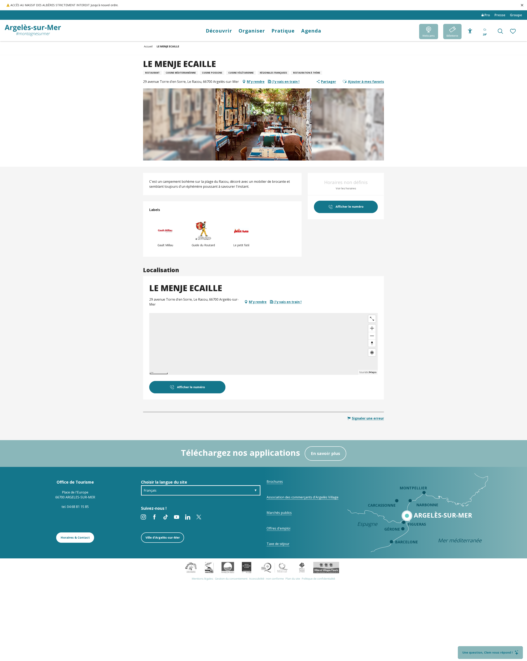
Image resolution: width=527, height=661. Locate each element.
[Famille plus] (191, 567)
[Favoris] (513, 31)
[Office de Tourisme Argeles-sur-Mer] (33, 30)
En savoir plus (325, 453)
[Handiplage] (209, 567)
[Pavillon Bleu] (227, 567)
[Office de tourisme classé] (246, 567)
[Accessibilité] (470, 31)
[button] (500, 31)
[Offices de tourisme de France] (302, 567)
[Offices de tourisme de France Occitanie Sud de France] (274, 567)
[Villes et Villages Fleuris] (326, 567)
